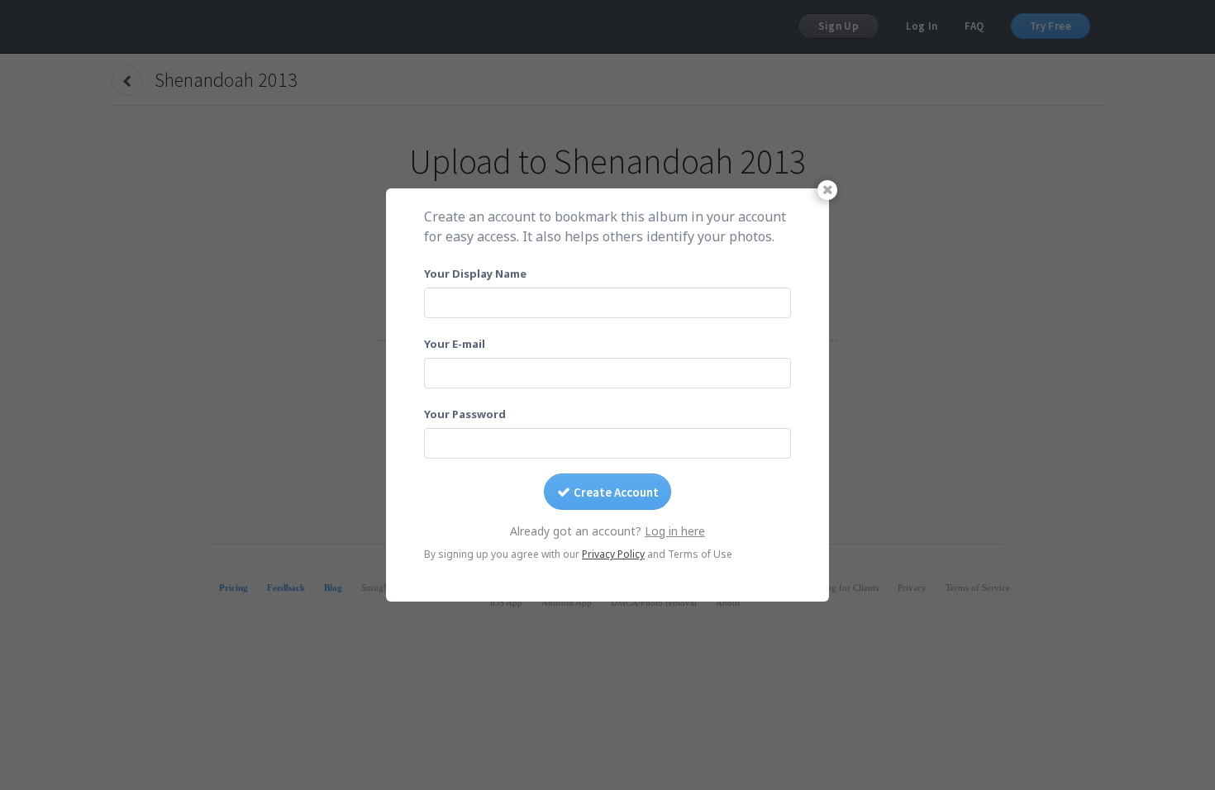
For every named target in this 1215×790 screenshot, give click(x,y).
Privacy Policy (613, 554)
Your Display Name (475, 273)
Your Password (465, 414)
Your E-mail (454, 343)
